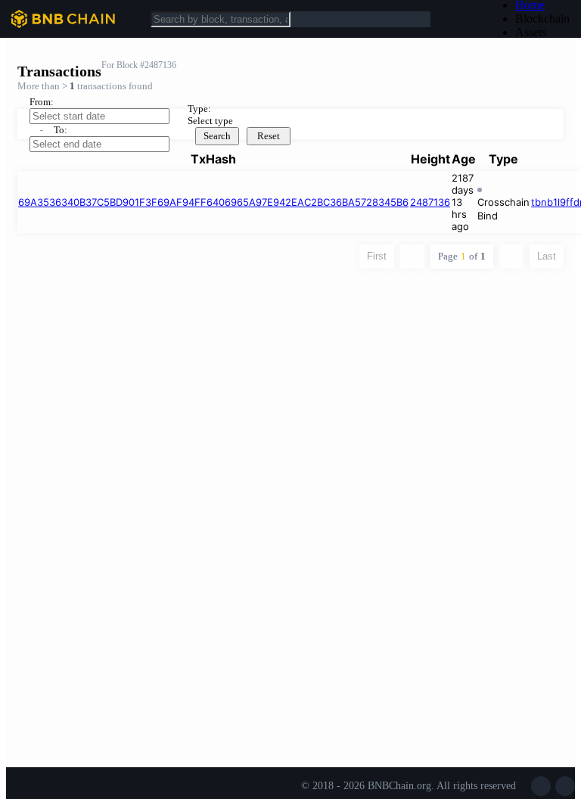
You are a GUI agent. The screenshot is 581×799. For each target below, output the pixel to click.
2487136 (430, 202)
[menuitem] (542, 19)
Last (546, 256)
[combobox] (286, 121)
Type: (199, 108)
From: (42, 101)
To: (60, 129)
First (377, 256)
